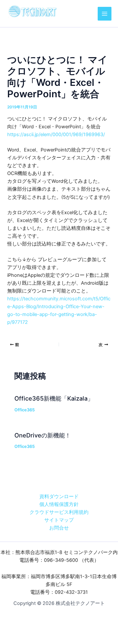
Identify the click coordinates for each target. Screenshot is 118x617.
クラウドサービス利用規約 (59, 512)
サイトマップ (59, 520)
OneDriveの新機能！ (42, 435)
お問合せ (59, 528)
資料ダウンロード (59, 496)
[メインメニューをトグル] (104, 14)
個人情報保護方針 (59, 504)
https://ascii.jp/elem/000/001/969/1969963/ (56, 134)
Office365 (24, 409)
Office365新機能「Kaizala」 (53, 398)
